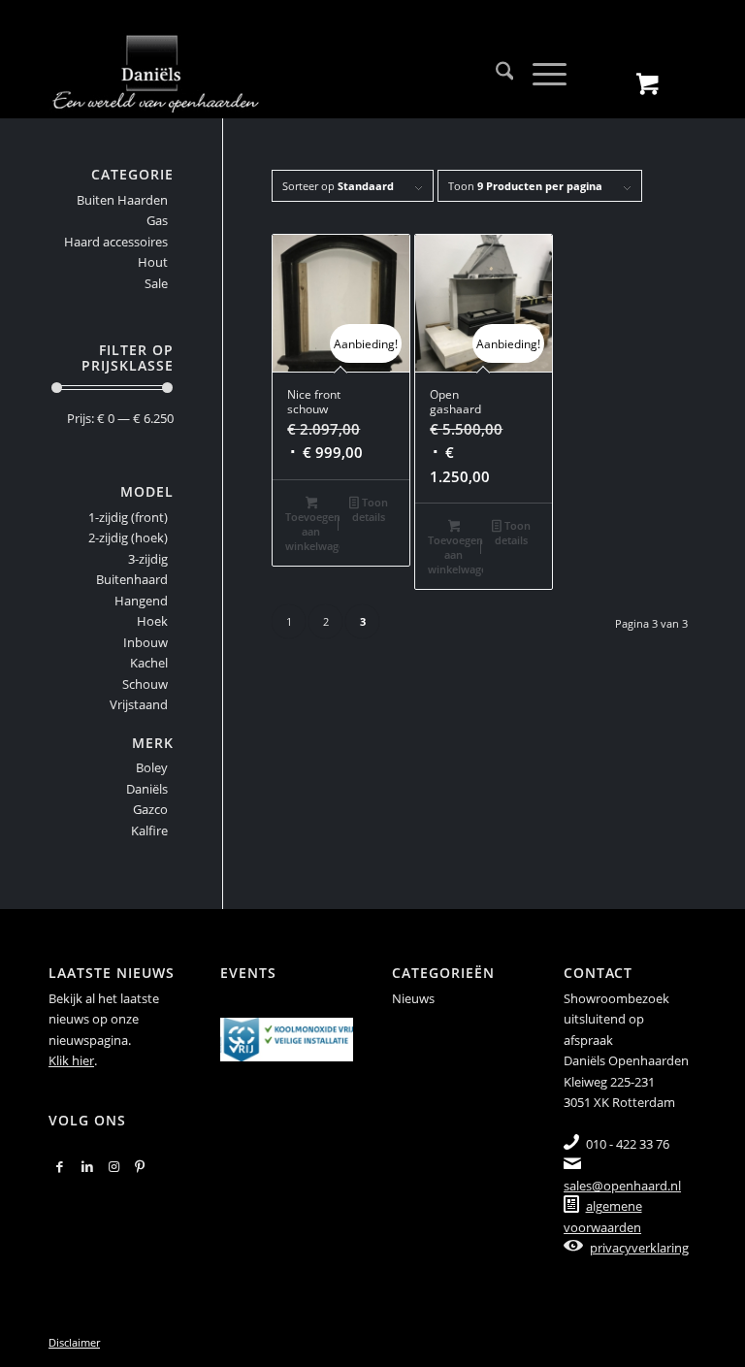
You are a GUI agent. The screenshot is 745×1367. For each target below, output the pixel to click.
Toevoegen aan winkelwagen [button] (312, 531)
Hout (153, 262)
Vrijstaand (139, 704)
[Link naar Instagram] (114, 1166)
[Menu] (540, 73)
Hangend (141, 600)
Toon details (370, 509)
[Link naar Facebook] (60, 1166)
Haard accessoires (116, 241)
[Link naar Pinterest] (139, 1166)
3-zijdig (148, 559)
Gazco (150, 809)
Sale (156, 283)
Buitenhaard (132, 579)
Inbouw (145, 642)
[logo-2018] (155, 73)
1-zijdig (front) (128, 517)
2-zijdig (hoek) (128, 537)
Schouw (145, 684)
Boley (152, 767)
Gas (157, 220)
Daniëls (147, 788)
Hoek (152, 621)
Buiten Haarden (122, 200)
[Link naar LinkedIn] (87, 1166)
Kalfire (149, 830)
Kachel (149, 662)
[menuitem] (495, 73)
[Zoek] (495, 73)
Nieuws (413, 998)
